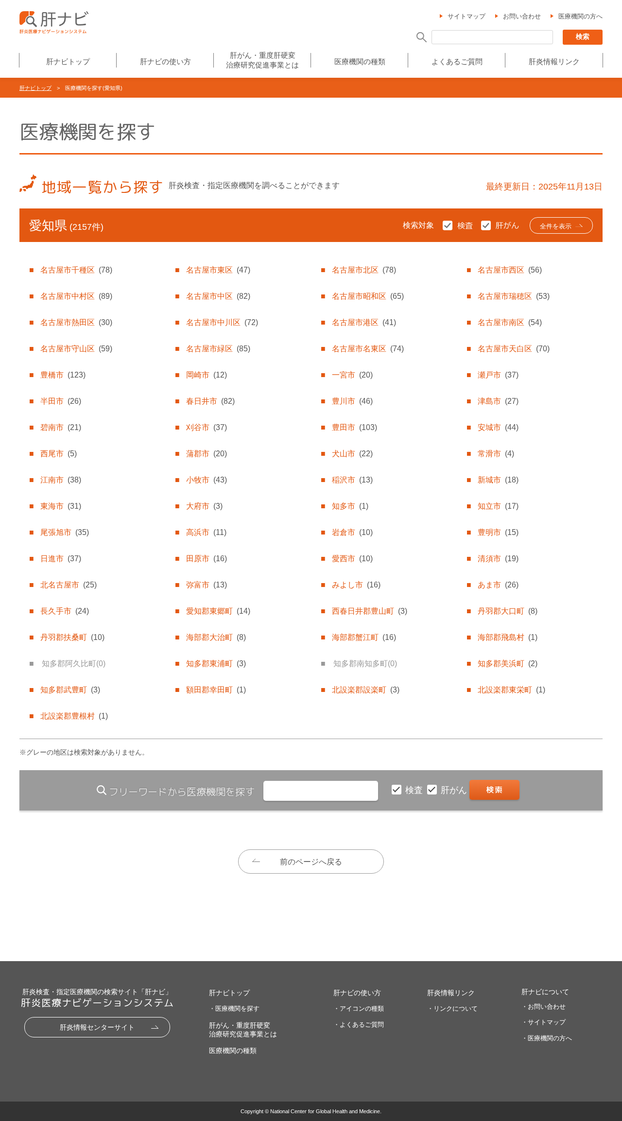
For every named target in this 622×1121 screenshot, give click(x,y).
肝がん (455, 790)
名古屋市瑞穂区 (514, 296)
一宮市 (352, 375)
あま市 (498, 585)
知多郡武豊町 (70, 690)
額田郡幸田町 (216, 690)
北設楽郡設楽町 (365, 690)
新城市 (498, 480)
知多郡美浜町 (507, 663)
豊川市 (352, 401)
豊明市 (498, 532)
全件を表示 (555, 226)
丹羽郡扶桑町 (72, 637)
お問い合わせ (522, 16)
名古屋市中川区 (222, 322)
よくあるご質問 (457, 61)
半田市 (60, 401)
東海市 (60, 506)
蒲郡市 (206, 453)
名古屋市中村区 (76, 296)
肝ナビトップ (68, 61)
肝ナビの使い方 (165, 61)
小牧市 (206, 480)
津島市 (498, 401)
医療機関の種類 (359, 61)
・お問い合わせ (543, 1006)
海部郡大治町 (216, 637)
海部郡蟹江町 (364, 637)
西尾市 (58, 453)
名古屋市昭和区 (368, 296)
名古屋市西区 (510, 270)
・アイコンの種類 (358, 1008)
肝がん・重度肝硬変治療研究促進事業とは (262, 60)
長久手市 (64, 611)
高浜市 (206, 532)
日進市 (60, 558)
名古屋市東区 (218, 270)
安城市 (498, 427)
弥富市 (206, 585)
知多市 (350, 506)
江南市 (60, 480)
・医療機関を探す (234, 1008)
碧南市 (60, 427)
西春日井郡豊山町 (369, 611)
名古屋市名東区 (368, 349)
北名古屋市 (68, 585)
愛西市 (352, 558)
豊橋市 (63, 375)
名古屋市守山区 (76, 349)
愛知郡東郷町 (218, 611)
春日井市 (210, 401)
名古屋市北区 (364, 270)
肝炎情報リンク (554, 61)
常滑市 (496, 453)
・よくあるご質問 (358, 1024)
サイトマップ (466, 16)
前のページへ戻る (311, 862)
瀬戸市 (498, 375)
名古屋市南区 (510, 322)
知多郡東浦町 (216, 663)
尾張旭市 (64, 532)
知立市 (498, 506)
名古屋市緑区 (218, 349)
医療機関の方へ (580, 16)
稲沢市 (352, 480)
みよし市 (356, 585)
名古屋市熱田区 (76, 322)
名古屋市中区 (218, 296)
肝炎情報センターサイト (97, 1027)
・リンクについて (452, 1008)
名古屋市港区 (364, 322)
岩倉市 (352, 532)
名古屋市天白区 (514, 349)
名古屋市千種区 (76, 270)
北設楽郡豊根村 (74, 716)
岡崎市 (206, 375)
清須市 (498, 558)
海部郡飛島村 (507, 637)
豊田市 (354, 427)
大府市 (204, 506)
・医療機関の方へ (546, 1038)
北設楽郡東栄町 (511, 690)
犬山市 (352, 453)
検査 (415, 790)
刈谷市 (206, 427)
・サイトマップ (543, 1022)
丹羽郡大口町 (507, 611)
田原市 (206, 558)
